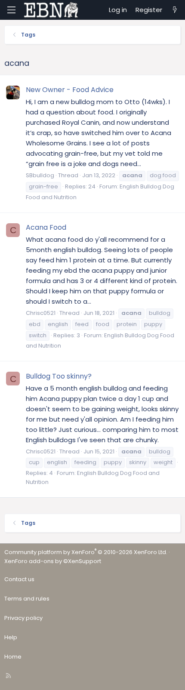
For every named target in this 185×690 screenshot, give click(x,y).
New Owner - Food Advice (70, 90)
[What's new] (174, 9)
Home (13, 657)
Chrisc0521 (41, 313)
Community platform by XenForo (85, 552)
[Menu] (11, 10)
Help (10, 637)
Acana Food (46, 227)
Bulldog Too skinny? (59, 376)
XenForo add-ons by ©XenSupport (52, 561)
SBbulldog (40, 175)
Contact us (19, 579)
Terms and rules (26, 599)
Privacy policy (23, 618)
